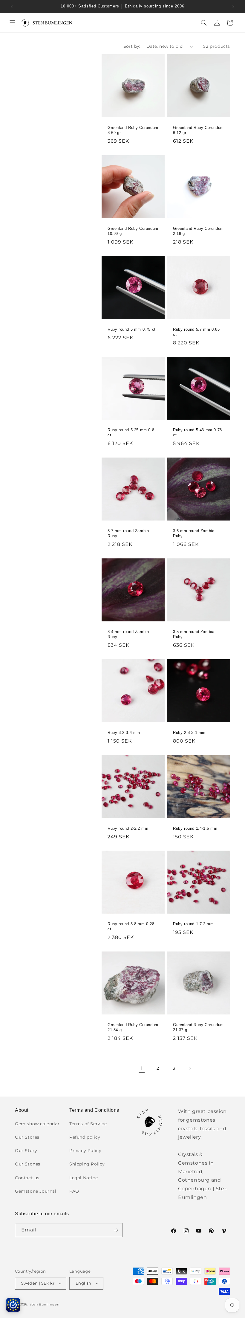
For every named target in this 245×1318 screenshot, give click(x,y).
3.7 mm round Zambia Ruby (128, 533)
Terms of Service (88, 1123)
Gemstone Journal (35, 1191)
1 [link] (142, 1068)
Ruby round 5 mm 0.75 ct (132, 329)
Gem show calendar (37, 1123)
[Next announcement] (233, 6)
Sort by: (131, 46)
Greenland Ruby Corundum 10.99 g (133, 231)
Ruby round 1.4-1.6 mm (195, 828)
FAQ (74, 1191)
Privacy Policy (85, 1150)
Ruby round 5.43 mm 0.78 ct (197, 432)
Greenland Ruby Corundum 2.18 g (198, 231)
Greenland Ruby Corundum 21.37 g (198, 1027)
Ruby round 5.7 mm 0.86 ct (196, 332)
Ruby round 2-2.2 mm (128, 828)
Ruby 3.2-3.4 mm (124, 732)
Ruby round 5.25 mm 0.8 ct (131, 432)
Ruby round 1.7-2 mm (193, 924)
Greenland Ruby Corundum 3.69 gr (133, 130)
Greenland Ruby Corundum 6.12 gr (198, 130)
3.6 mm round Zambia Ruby (193, 533)
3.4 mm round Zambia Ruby (128, 634)
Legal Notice (83, 1177)
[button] (12, 22)
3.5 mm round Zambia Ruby (193, 634)
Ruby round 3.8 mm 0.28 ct (131, 926)
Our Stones (27, 1164)
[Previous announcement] (11, 6)
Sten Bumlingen (44, 1304)
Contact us (27, 1177)
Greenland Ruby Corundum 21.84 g (133, 1027)
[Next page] (190, 1068)
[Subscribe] (115, 1230)
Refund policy (84, 1137)
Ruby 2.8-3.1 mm (189, 732)
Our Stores (27, 1137)
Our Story (26, 1150)
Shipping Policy (87, 1164)
